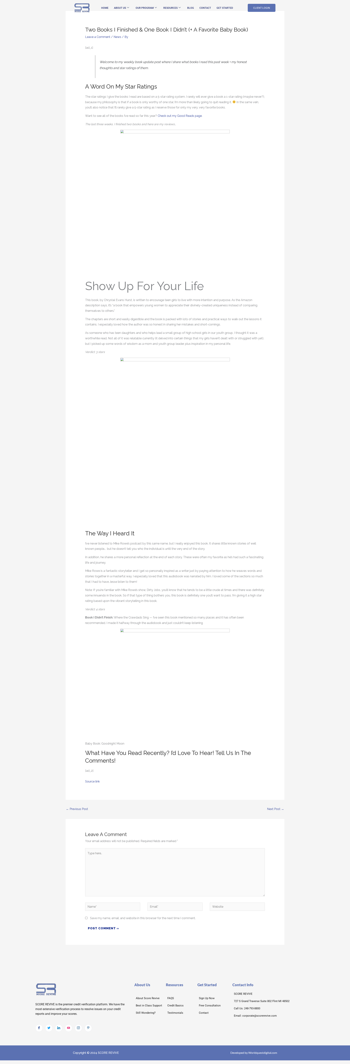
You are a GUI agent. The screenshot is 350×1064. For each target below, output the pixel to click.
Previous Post (77, 809)
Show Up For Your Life (144, 286)
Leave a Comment (97, 37)
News (117, 37)
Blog (190, 7)
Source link (92, 781)
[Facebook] (39, 1028)
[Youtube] (68, 1028)
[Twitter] (48, 1028)
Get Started (225, 7)
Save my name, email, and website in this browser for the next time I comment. (143, 918)
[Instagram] (78, 1028)
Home (104, 7)
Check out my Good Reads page (180, 116)
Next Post (275, 809)
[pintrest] (88, 1028)
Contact (205, 7)
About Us (120, 7)
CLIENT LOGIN (261, 7)
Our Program (145, 7)
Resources (170, 7)
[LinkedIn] (58, 1028)
